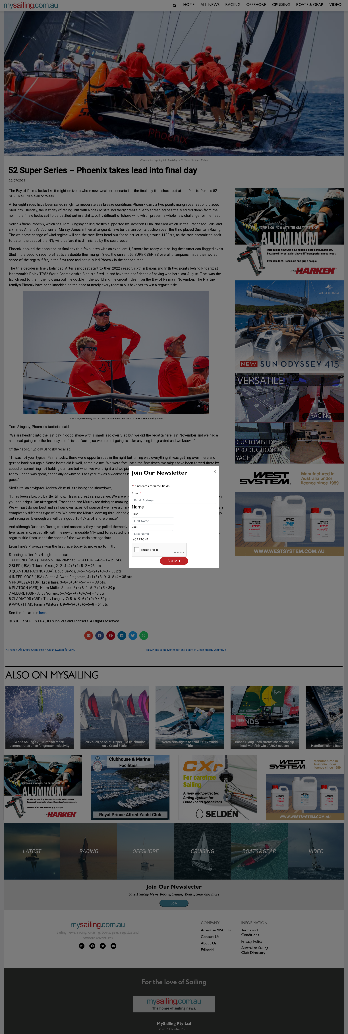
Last (135, 526)
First (135, 514)
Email (136, 493)
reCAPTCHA (140, 539)
